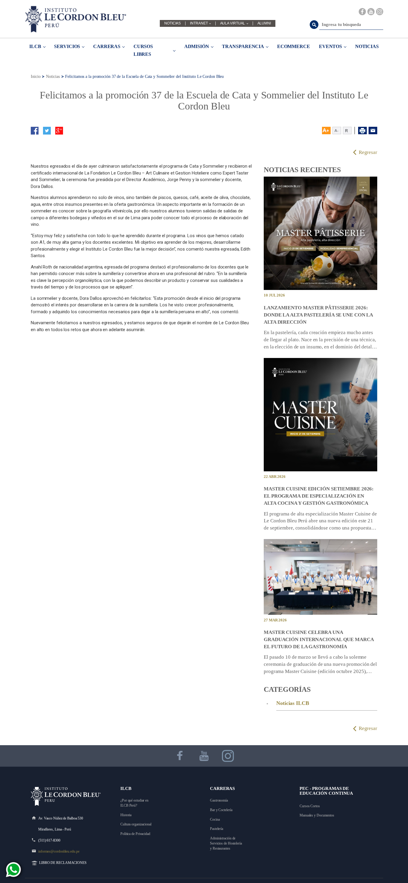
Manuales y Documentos (317, 815)
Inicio (35, 76)
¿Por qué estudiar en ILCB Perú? (134, 803)
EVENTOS (330, 46)
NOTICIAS (172, 23)
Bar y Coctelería (221, 810)
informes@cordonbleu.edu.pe (58, 851)
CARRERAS (106, 46)
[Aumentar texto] (326, 130)
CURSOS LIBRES (143, 50)
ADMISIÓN (196, 46)
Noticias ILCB (292, 703)
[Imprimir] (362, 130)
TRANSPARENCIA (243, 46)
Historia (125, 815)
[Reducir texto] (336, 130)
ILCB (35, 46)
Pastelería (216, 829)
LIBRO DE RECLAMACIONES (63, 863)
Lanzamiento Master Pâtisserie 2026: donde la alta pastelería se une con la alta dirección (318, 315)
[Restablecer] (349, 130)
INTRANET (199, 23)
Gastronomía (219, 800)
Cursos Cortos (310, 806)
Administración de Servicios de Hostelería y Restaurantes (226, 843)
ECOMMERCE (293, 46)
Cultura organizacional (135, 824)
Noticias (52, 76)
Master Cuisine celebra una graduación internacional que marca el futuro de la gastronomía (319, 639)
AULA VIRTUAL (232, 23)
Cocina (215, 819)
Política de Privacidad (135, 834)
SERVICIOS (67, 46)
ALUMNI (264, 23)
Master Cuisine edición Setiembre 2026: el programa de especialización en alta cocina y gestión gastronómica (319, 496)
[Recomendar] (373, 130)
